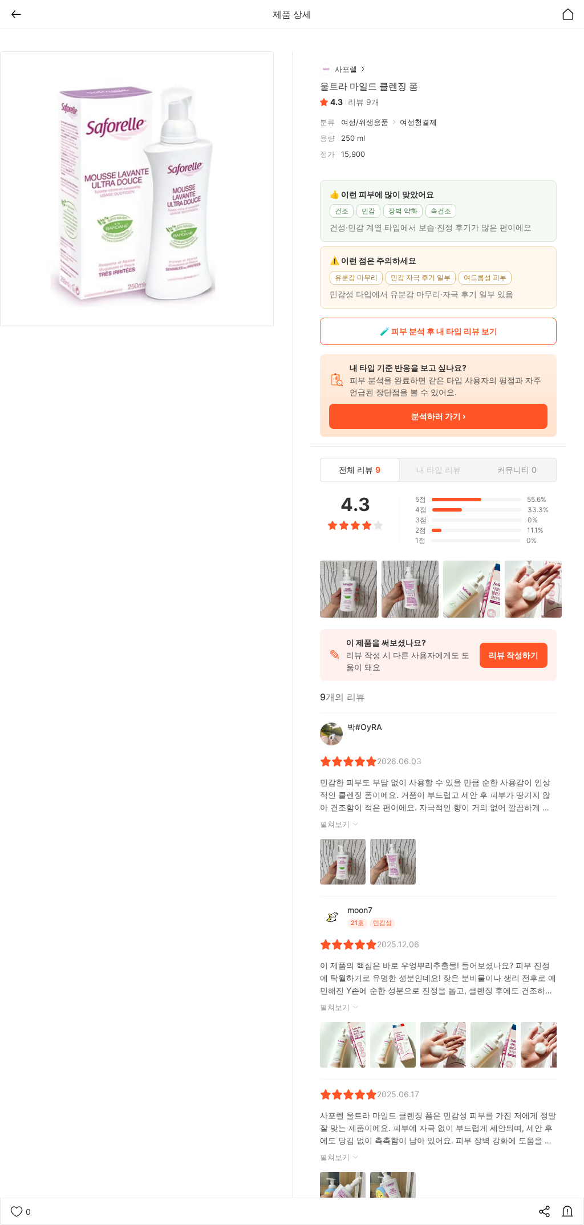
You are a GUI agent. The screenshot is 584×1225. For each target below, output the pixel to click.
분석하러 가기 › (438, 416)
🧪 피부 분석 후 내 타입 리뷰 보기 (438, 331)
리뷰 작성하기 (513, 655)
